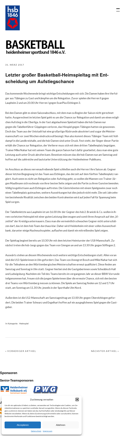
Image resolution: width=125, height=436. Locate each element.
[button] (77, 399)
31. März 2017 (14, 64)
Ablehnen (60, 425)
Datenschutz (36, 431)
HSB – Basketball (12, 17)
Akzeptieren (23, 425)
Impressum (47, 431)
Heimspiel (24, 323)
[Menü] (117, 8)
